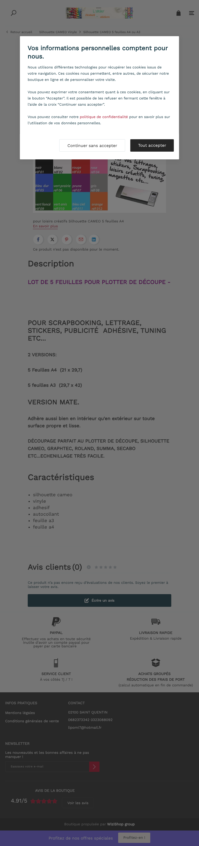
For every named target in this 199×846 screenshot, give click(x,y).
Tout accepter (152, 145)
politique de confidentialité (104, 117)
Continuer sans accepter (92, 145)
